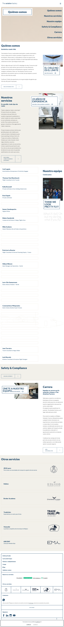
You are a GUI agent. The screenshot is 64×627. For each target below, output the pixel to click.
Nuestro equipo (54, 21)
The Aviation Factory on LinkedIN (7, 615)
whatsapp (31, 603)
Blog (3, 567)
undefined (38, 621)
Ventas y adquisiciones (9, 561)
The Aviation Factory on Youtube (14, 615)
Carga (4, 564)
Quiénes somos (54, 10)
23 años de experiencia (41, 101)
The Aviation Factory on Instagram (11, 615)
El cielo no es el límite (51, 70)
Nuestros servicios (53, 16)
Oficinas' (32, 607)
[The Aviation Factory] (9, 3)
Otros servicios (54, 37)
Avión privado (6, 555)
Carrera (58, 32)
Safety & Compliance (52, 26)
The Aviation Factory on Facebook (3, 615)
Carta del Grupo (7, 558)
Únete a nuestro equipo (13, 389)
